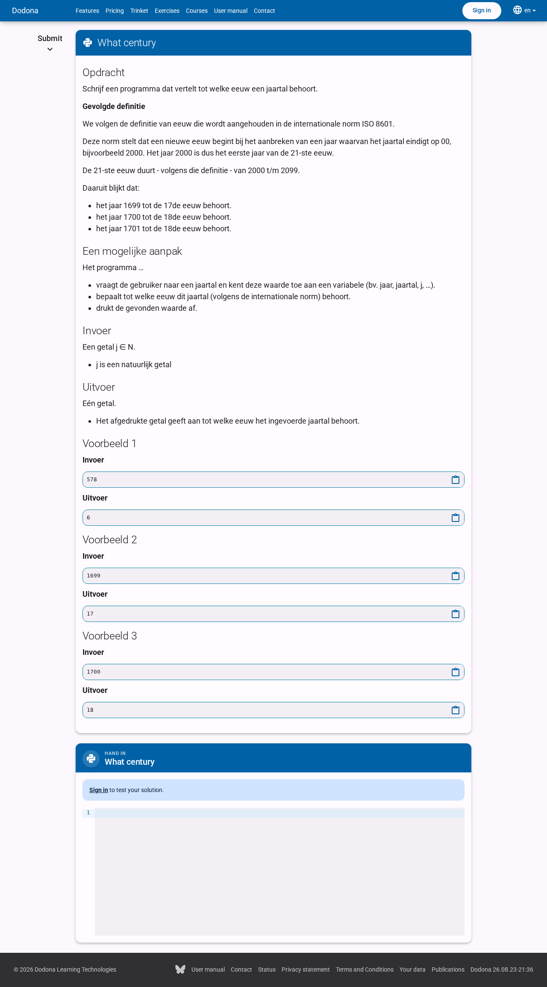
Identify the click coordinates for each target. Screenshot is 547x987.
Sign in (482, 10)
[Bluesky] (180, 968)
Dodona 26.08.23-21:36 (502, 969)
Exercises (167, 10)
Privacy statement (306, 969)
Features (87, 10)
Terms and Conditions (365, 969)
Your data (413, 969)
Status (267, 969)
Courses (197, 10)
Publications (448, 969)
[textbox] (280, 871)
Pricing (115, 10)
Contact (264, 10)
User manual (230, 10)
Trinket (139, 10)
